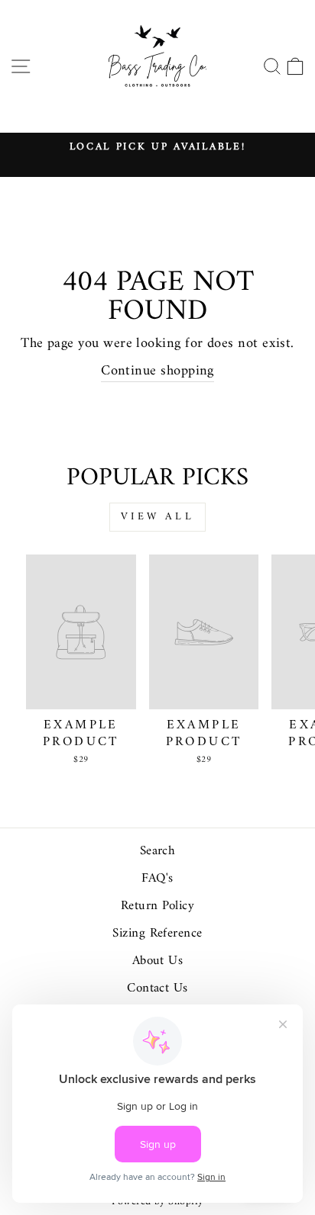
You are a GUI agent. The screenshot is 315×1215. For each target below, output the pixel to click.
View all (157, 516)
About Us (157, 961)
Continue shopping (157, 372)
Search (158, 851)
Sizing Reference (157, 933)
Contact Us (157, 988)
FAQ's (157, 878)
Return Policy (157, 906)
